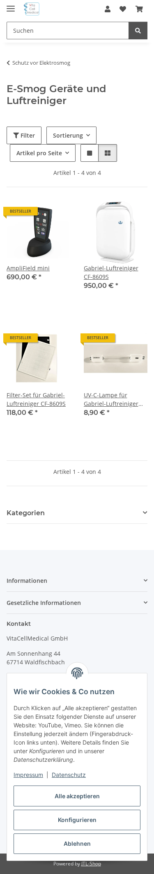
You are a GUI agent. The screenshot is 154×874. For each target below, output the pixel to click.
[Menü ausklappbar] (11, 5)
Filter (27, 135)
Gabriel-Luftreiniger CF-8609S (111, 272)
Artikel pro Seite (39, 153)
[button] (107, 9)
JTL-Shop (91, 863)
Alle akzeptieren (77, 795)
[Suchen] (138, 30)
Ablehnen (77, 843)
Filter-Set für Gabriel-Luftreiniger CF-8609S (36, 399)
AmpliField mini (28, 268)
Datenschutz (69, 774)
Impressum (28, 774)
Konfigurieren (77, 819)
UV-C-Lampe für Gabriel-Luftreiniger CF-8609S (111, 399)
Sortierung (68, 135)
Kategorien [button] (26, 513)
